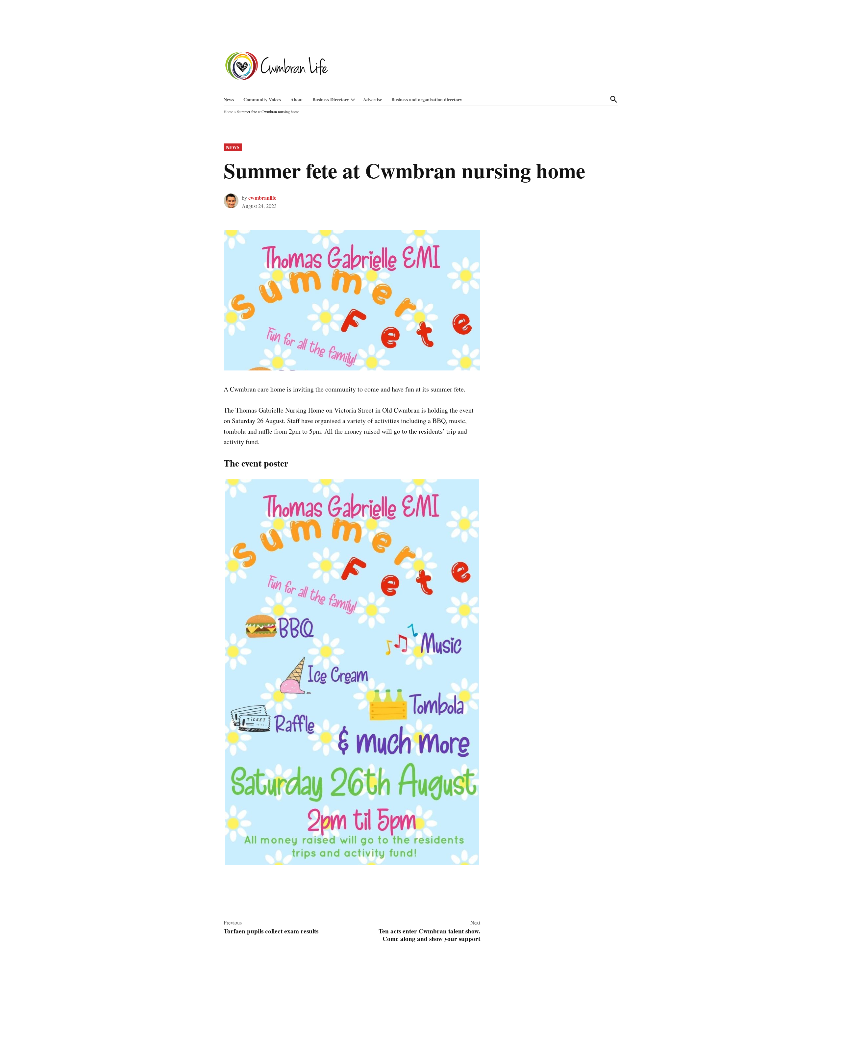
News (229, 99)
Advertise (372, 99)
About (296, 99)
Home (228, 111)
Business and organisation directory (426, 99)
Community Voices (262, 99)
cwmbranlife (262, 197)
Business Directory (330, 99)
